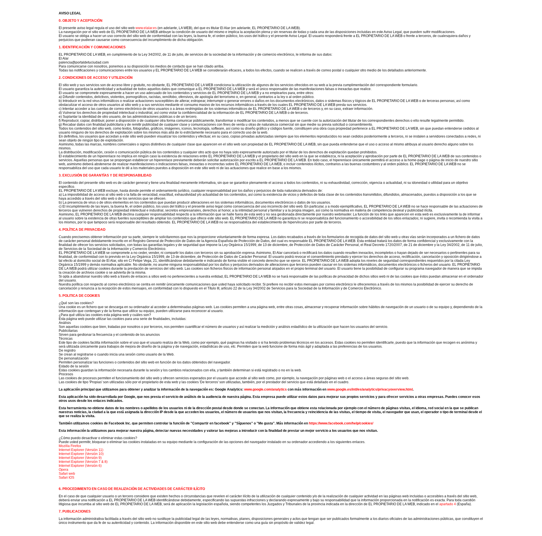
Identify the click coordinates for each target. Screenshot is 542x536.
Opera (63, 470)
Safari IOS (66, 478)
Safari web (67, 474)
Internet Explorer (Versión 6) (80, 466)
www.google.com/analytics (265, 389)
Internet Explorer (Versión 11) (81, 450)
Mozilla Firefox (70, 446)
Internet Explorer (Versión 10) (81, 454)
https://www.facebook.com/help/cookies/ (341, 423)
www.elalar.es (146, 28)
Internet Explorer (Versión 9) (80, 458)
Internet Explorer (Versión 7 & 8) (83, 462)
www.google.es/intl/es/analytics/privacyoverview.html (370, 389)
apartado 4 (447, 504)
